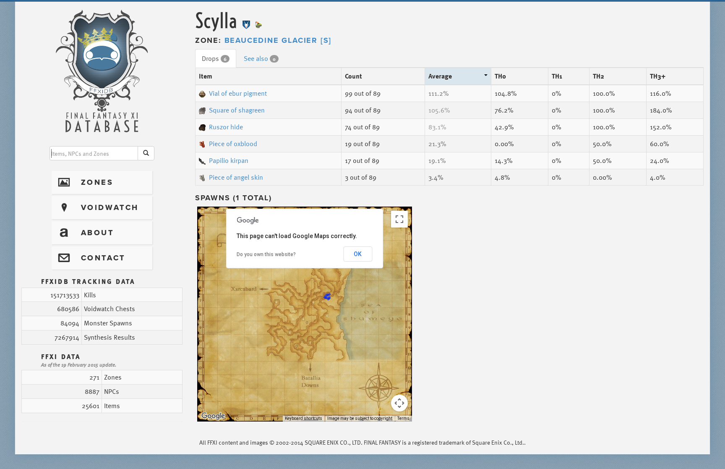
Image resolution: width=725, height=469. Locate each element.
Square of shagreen (237, 110)
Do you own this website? (266, 254)
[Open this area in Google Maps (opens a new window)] (213, 416)
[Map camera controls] (399, 403)
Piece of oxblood (233, 144)
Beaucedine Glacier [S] (278, 40)
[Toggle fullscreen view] (399, 219)
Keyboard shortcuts (303, 418)
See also (260, 58)
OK (358, 254)
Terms (403, 418)
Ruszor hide (226, 127)
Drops (214, 58)
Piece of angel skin (236, 177)
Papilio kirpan (228, 160)
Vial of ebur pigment (238, 93)
